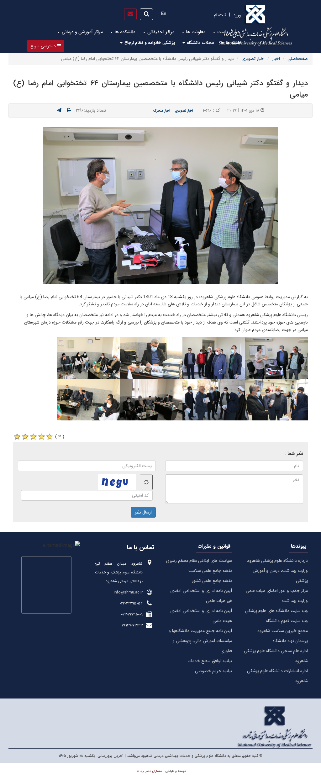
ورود (237, 15)
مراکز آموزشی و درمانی (82, 32)
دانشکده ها (124, 32)
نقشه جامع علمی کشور (212, 580)
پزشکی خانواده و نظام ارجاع (149, 42)
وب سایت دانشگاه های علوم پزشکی (276, 610)
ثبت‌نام (220, 15)
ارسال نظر (143, 512)
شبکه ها (232, 42)
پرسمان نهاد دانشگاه (290, 640)
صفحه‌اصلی (297, 58)
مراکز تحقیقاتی (160, 32)
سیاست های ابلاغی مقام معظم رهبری (199, 560)
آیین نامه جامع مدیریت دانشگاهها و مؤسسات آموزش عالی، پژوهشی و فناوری (200, 640)
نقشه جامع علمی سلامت (210, 570)
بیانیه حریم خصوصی (213, 670)
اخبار (276, 58)
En (163, 14)
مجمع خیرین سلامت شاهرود (282, 630)
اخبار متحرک (161, 110)
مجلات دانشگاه (200, 42)
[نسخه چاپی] (69, 110)
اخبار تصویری (253, 58)
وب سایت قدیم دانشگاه (287, 620)
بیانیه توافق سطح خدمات (209, 660)
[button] (45, 46)
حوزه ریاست (228, 32)
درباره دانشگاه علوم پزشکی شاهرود (277, 560)
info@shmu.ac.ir (128, 592)
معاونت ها (195, 32)
